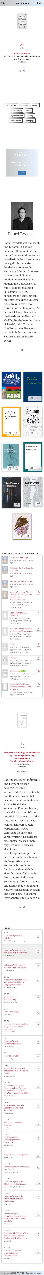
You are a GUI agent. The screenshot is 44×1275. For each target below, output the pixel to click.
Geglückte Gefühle (11, 1056)
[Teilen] (24, 70)
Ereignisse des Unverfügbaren (16, 1154)
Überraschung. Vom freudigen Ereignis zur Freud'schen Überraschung (16, 1026)
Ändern (22, 173)
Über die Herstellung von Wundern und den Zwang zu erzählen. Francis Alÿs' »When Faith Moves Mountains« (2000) (16, 1089)
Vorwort (13, 644)
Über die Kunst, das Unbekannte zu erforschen (16, 1168)
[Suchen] (4, 3)
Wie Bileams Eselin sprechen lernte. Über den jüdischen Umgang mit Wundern (15, 982)
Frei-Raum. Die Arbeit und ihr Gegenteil (21, 569)
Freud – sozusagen (11, 1012)
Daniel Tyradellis (22, 53)
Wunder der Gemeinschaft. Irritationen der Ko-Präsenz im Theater (16, 1071)
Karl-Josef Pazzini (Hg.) (14, 753)
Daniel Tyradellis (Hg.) (24, 755)
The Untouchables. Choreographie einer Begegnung (12, 1140)
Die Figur (13, 657)
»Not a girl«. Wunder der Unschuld (13, 1124)
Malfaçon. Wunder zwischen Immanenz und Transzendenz (21, 630)
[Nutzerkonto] (37, 3)
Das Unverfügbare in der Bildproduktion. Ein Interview (15, 1183)
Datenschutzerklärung (34, 1273)
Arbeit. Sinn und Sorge (19, 557)
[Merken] (20, 70)
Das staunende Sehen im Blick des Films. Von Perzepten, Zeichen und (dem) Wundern (16, 1235)
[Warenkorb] (42, 3)
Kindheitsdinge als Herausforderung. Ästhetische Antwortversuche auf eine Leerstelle (16, 1217)
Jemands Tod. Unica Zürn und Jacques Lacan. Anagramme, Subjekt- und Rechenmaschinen (21, 595)
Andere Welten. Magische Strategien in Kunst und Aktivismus (14, 1108)
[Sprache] (40, 3)
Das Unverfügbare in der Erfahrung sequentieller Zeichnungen (13, 1199)
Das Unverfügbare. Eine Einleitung (19, 614)
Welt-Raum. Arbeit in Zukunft (21, 581)
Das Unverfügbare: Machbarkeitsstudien (12, 1043)
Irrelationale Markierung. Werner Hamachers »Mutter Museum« (21, 687)
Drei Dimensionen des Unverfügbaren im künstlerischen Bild (13, 1253)
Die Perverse (15, 671)
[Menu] (1, 3)
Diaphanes (22, 3)
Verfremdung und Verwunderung (11, 998)
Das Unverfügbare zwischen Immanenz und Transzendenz (15, 952)
